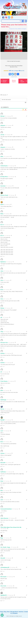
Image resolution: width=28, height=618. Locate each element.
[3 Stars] (6, 70)
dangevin (3, 125)
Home (1, 611)
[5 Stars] (8, 70)
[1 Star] (4, 70)
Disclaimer (15, 613)
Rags (2, 538)
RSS (12, 17)
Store (8, 611)
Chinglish (24, 28)
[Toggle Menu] (24, 21)
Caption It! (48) (14, 76)
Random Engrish (14, 81)
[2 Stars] (5, 70)
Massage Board (14, 611)
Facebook (3, 17)
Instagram (6, 17)
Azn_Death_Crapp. (5, 547)
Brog (5, 611)
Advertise (21, 611)
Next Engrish (22, 81)
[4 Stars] (7, 70)
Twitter (9, 17)
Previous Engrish (5, 81)
